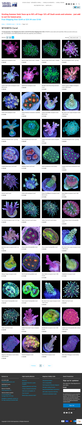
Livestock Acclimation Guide (50, 394)
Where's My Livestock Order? (29, 395)
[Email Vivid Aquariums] (74, 4)
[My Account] (76, 4)
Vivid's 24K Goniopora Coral (8, 112)
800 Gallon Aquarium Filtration (50, 391)
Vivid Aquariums (15, 421)
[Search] (79, 4)
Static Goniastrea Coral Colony (49, 166)
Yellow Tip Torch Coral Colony (29, 220)
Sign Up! (71, 405)
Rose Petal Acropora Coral (48, 354)
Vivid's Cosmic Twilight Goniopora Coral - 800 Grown (70, 86)
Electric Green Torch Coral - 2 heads (30, 60)
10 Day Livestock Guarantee (29, 388)
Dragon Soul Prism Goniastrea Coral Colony (71, 167)
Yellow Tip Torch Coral (67, 301)
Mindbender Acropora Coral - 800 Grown (50, 328)
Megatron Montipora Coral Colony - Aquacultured (10, 355)
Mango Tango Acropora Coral (9, 274)
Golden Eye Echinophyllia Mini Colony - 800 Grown (71, 328)
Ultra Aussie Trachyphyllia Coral (49, 247)
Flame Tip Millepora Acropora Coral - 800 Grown (51, 194)
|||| (12, 37)
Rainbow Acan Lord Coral (28, 166)
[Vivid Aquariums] (10, 4)
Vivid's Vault (26, 2)
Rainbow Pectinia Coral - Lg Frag (10, 139)
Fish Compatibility (47, 382)
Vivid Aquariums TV (6, 390)
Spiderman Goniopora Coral (8, 60)
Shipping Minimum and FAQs (29, 386)
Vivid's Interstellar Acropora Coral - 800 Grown (50, 113)
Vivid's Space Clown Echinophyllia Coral (70, 221)
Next (49, 365)
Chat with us (5, 386)
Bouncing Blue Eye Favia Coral (29, 139)
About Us (24, 380)
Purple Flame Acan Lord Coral (9, 166)
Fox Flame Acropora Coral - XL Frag (10, 220)
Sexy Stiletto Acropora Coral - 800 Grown (70, 194)
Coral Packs (60, 2)
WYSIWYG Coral (36, 2)
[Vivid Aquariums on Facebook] (66, 4)
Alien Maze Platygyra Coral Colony (70, 354)
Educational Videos (47, 380)
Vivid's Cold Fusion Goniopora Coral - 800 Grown (11, 86)
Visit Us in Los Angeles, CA (28, 391)
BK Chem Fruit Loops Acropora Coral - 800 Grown (71, 113)
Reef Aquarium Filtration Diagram (51, 385)
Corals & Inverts (48, 2)
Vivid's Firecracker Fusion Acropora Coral (50, 140)
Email (64, 387)
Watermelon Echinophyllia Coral (29, 247)
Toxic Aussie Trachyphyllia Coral (9, 301)
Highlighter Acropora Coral (68, 274)
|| (7, 37)
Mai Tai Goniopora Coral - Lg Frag (70, 60)
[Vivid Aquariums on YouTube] (69, 4)
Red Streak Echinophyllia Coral (29, 274)
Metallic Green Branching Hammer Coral (50, 86)
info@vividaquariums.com (8, 382)
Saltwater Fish (39, 5)
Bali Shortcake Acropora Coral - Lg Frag (10, 247)
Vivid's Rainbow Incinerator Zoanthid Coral (31, 113)
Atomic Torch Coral (6, 193)
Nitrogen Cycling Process (49, 387)
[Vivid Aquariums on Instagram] (71, 4)
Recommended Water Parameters (51, 389)
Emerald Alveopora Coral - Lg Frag (70, 139)
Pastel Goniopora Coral (27, 354)
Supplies (49, 5)
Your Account (25, 393)
